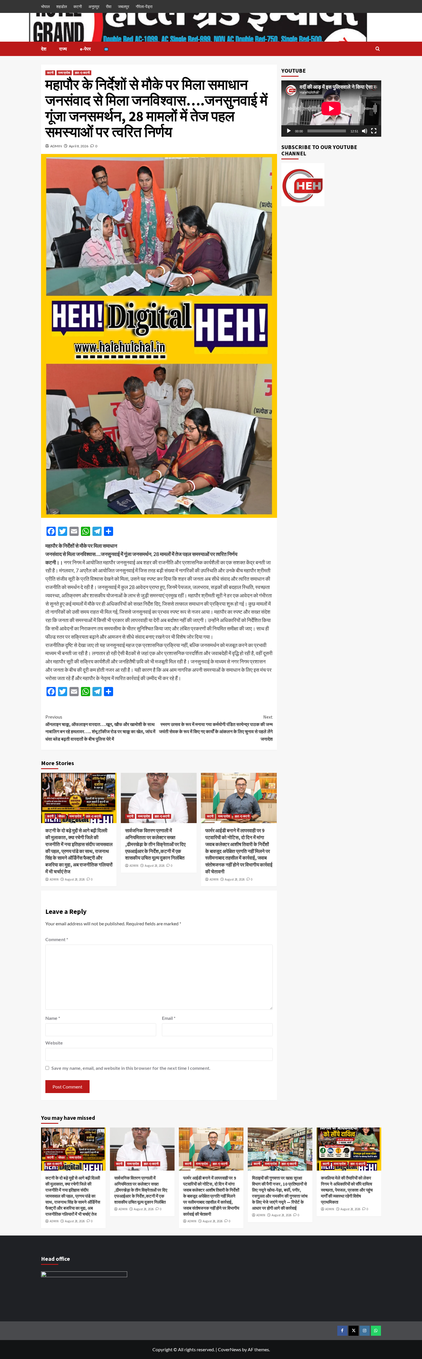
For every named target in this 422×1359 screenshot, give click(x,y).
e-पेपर (85, 49)
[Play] (289, 131)
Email (168, 1018)
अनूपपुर (93, 6)
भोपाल (45, 6)
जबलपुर (123, 6)
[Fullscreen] (374, 131)
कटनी (77, 6)
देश (43, 49)
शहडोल (61, 6)
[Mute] (364, 131)
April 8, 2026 (78, 146)
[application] (331, 108)
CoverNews (229, 1349)
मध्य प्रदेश (64, 73)
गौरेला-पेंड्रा (144, 6)
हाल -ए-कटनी (82, 73)
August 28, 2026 (75, 879)
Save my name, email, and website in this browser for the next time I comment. (130, 1068)
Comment (56, 939)
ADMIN (56, 146)
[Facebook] (342, 1331)
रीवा (108, 6)
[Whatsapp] (376, 1331)
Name (52, 1018)
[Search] (377, 49)
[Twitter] (354, 1331)
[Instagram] (365, 1331)
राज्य (63, 49)
